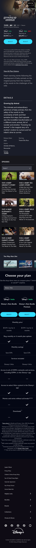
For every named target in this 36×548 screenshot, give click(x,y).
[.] (6, 525)
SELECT (10, 41)
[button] (18, 493)
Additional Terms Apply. (22, 65)
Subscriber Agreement (10, 482)
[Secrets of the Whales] (10, 264)
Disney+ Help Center (23, 448)
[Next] (32, 263)
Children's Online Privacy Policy (12, 474)
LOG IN (30, 3)
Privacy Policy (8, 471)
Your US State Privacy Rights (11, 478)
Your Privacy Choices (9, 485)
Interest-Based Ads (9, 489)
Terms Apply (5, 423)
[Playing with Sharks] (25, 264)
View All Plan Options (11, 71)
